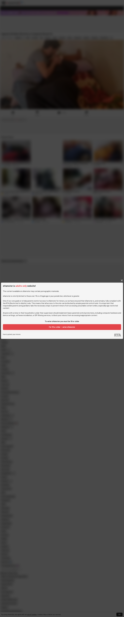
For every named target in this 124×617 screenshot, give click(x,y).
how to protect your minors (12, 334)
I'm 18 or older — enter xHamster (62, 327)
